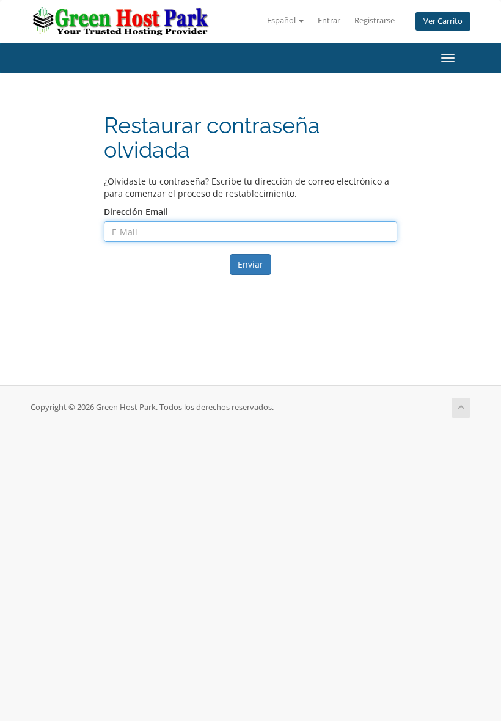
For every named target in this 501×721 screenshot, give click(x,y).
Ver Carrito (443, 21)
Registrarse (374, 20)
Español (282, 20)
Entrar (329, 20)
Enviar (250, 264)
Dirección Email (136, 212)
